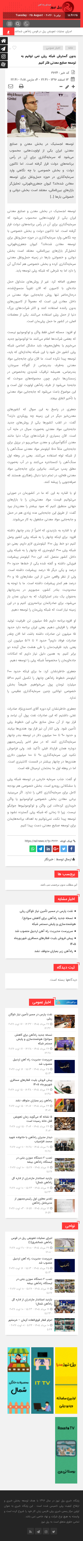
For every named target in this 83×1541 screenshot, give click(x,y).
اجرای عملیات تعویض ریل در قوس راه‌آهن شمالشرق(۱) (48, 31)
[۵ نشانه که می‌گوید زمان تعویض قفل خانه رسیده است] (41, 1124)
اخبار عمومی (53, 48)
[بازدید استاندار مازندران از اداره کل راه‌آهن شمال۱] (41, 1185)
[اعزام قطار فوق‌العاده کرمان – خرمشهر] (41, 1324)
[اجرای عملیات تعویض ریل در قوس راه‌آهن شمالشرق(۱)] (41, 1245)
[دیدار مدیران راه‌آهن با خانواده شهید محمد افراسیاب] (41, 1144)
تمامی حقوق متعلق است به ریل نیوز (60, 1522)
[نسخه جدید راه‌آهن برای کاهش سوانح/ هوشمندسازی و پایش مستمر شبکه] (41, 1044)
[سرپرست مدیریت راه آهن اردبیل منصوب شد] (41, 1066)
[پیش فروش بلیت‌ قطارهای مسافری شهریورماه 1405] (41, 1087)
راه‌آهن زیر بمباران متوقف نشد (53, 951)
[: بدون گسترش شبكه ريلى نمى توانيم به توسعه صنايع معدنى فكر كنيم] (10, 86)
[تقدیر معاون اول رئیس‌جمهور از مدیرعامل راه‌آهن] (41, 1205)
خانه (70, 48)
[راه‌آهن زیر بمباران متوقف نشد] (41, 1105)
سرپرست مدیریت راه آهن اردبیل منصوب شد (44, 931)
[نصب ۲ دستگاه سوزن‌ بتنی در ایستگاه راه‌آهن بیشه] (41, 1165)
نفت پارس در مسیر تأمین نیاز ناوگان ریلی (46, 911)
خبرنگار (48, 859)
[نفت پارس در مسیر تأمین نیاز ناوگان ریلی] (41, 1021)
